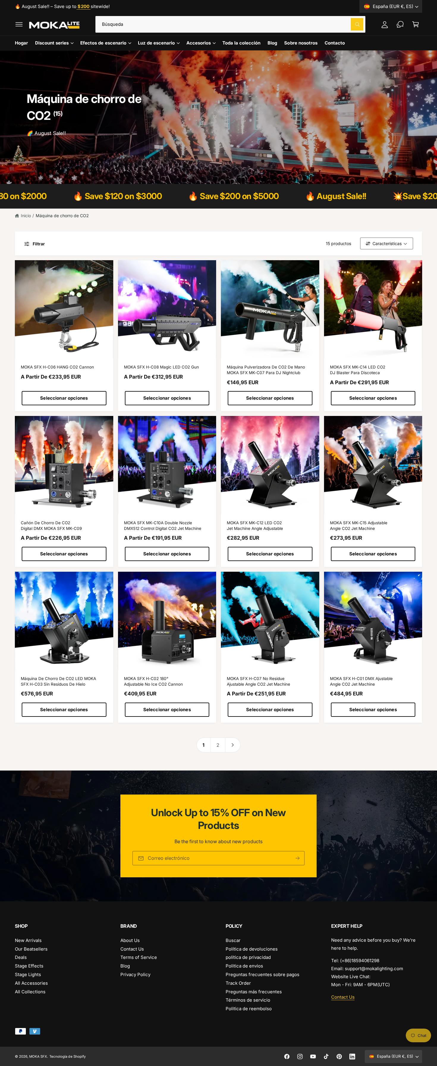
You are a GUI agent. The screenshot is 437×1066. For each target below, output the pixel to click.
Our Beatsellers (31, 949)
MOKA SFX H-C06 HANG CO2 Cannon (57, 367)
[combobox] (230, 24)
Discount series (52, 43)
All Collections (30, 991)
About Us (130, 940)
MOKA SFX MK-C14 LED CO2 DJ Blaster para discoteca (357, 370)
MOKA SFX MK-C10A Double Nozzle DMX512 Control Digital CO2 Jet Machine (163, 525)
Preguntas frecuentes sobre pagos (263, 974)
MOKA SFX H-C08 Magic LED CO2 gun (161, 367)
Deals (21, 957)
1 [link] (203, 745)
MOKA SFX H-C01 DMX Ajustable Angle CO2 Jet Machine (361, 681)
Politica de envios (244, 966)
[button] (19, 24)
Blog (125, 966)
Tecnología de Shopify (67, 1056)
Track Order (238, 983)
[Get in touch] (400, 24)
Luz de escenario (156, 43)
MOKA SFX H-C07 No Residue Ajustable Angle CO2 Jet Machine (258, 681)
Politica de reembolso (249, 1008)
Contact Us (132, 949)
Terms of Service (138, 957)
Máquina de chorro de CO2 (62, 215)
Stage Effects (29, 966)
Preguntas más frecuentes (254, 991)
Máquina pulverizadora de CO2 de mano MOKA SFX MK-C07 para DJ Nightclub (266, 370)
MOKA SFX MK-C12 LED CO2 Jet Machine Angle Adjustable (255, 525)
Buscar (233, 940)
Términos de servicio (248, 1000)
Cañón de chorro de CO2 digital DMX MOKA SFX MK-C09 (51, 525)
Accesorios (198, 43)
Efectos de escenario (103, 43)
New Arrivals (28, 940)
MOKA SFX (38, 1056)
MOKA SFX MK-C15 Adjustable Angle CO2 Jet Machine (358, 525)
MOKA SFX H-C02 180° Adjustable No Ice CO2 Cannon (153, 681)
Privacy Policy (135, 974)
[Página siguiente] (232, 745)
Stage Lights (28, 974)
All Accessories (31, 983)
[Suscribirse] (297, 858)
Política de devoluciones (252, 949)
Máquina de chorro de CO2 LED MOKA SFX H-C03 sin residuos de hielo (58, 681)
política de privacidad (248, 957)
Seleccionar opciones (64, 398)
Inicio (26, 215)
